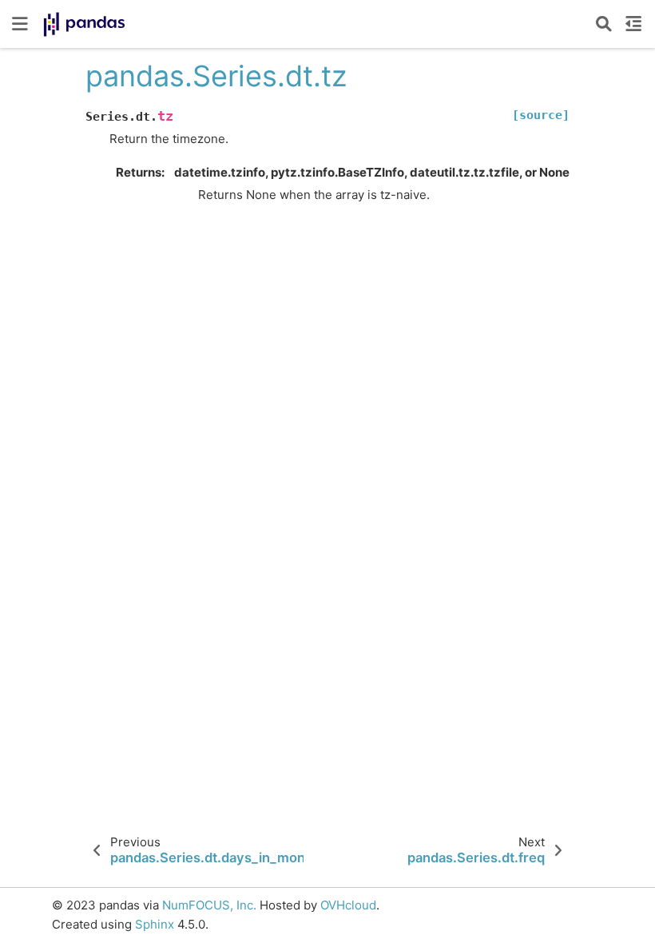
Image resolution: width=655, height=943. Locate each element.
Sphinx (154, 924)
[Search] (604, 24)
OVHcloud (348, 905)
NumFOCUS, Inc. (209, 905)
